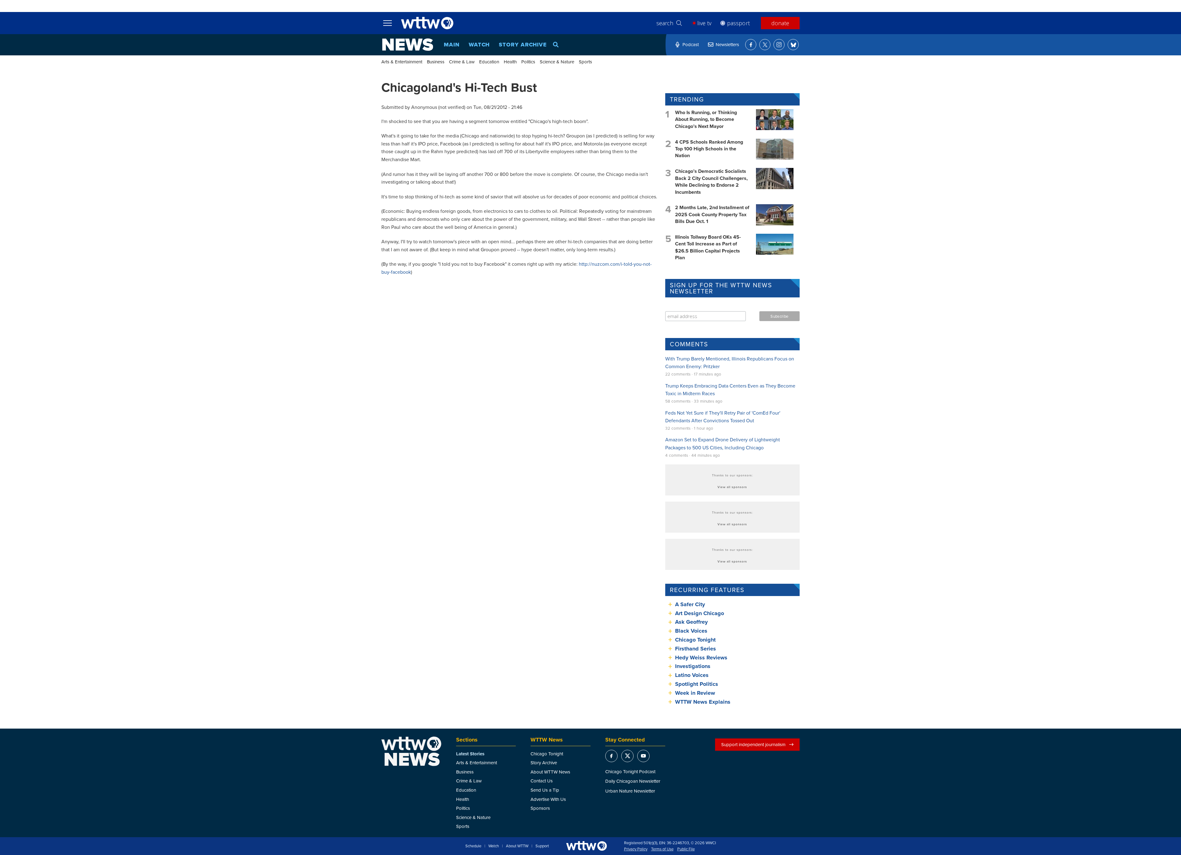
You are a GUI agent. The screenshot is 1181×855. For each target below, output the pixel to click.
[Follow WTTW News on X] (764, 44)
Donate (780, 23)
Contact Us (542, 780)
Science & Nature (557, 61)
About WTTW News (550, 772)
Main (451, 45)
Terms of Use (662, 849)
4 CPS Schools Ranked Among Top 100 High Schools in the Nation (709, 148)
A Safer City (690, 604)
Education (489, 61)
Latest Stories (470, 753)
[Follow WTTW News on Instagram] (779, 44)
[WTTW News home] (407, 44)
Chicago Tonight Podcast (630, 771)
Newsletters (727, 44)
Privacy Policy (635, 849)
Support (542, 846)
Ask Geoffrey (691, 622)
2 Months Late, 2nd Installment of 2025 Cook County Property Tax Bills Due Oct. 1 (712, 214)
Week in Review (695, 693)
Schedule (473, 846)
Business (435, 61)
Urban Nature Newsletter (630, 791)
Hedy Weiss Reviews (701, 658)
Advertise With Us (548, 799)
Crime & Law (462, 61)
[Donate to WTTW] (586, 846)
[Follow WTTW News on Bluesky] (793, 44)
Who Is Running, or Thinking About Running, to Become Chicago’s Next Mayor (706, 119)
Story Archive (523, 45)
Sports (585, 61)
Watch (479, 45)
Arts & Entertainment (401, 61)
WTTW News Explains (703, 702)
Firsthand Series (695, 649)
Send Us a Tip (545, 790)
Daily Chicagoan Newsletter (632, 781)
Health (510, 61)
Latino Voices (692, 675)
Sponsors (540, 808)
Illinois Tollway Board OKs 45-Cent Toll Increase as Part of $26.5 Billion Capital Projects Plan (708, 247)
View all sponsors (732, 487)
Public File (686, 849)
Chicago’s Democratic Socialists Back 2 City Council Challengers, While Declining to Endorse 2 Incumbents (711, 181)
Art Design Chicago (699, 613)
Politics (528, 61)
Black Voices (691, 631)
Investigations (692, 666)
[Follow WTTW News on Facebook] (750, 44)
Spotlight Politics (696, 684)
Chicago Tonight (695, 640)
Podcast (690, 44)
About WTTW (517, 846)
